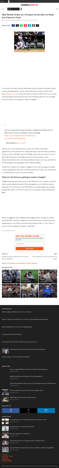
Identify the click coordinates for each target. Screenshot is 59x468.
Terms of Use (7, 461)
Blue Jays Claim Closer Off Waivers (20, 433)
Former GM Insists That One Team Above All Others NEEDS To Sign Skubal (32, 447)
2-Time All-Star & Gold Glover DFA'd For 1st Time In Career (19, 342)
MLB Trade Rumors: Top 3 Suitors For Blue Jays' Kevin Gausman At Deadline (47, 292)
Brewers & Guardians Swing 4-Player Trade (29, 278)
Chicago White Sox (23, 20)
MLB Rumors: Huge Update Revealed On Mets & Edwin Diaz (27, 349)
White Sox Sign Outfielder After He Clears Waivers (16, 312)
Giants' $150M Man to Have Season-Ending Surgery (17, 327)
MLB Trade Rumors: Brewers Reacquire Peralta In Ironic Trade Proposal (10, 278)
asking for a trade (11, 94)
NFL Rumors (11, 263)
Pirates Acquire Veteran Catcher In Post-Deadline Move (26, 390)
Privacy (5, 458)
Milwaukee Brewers (33, 20)
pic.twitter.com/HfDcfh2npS (15, 138)
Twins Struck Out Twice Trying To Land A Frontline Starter (27, 440)
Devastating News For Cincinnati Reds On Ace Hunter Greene (28, 419)
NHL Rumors (32, 263)
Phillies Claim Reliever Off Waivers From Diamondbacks (26, 376)
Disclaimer (6, 459)
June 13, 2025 (20, 143)
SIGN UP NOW (29, 248)
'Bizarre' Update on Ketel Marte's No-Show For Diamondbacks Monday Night (25, 319)
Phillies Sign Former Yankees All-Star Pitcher (23, 397)
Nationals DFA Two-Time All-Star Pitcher (22, 426)
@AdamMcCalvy (30, 136)
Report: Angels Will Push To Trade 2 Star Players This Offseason (29, 369)
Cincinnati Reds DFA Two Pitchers (12, 334)
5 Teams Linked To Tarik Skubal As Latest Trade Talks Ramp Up (10, 292)
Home (2, 9)
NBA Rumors (22, 263)
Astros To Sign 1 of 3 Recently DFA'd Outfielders (16, 357)
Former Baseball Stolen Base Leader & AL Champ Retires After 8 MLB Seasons (33, 383)
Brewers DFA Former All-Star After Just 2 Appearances (29, 292)
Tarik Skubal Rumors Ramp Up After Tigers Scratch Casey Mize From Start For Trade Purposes (48, 277)
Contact (5, 454)
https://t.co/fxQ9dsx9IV (14, 136)
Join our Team (7, 456)
